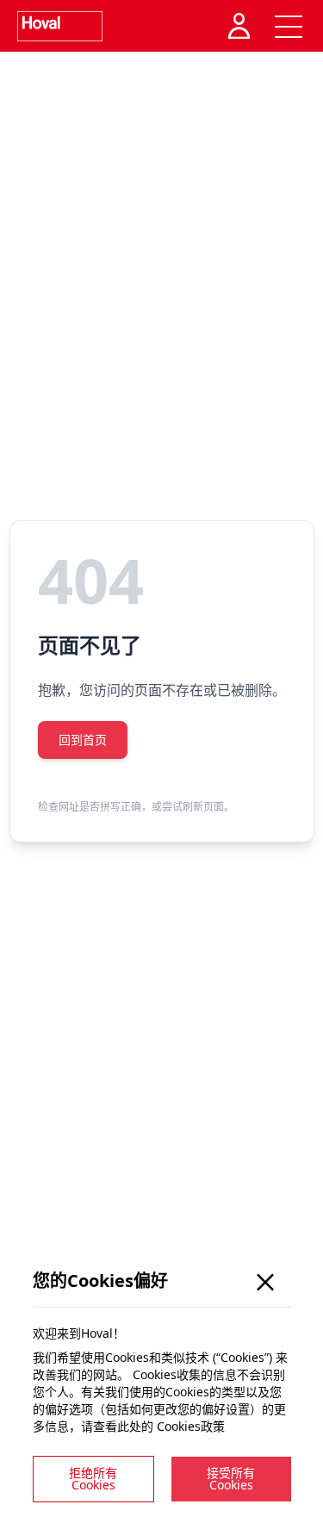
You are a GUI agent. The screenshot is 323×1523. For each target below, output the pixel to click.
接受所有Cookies (231, 1478)
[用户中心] (241, 25)
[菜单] (288, 26)
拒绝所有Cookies (93, 1478)
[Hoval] (59, 26)
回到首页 (83, 739)
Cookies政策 (191, 1426)
